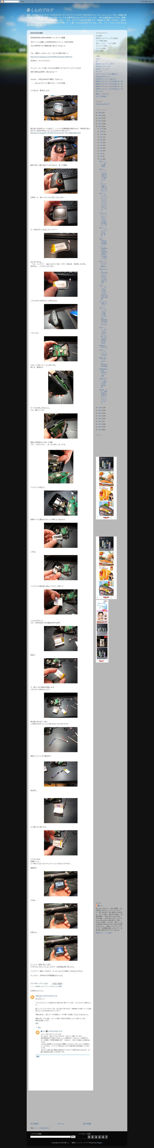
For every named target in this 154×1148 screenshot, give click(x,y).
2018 (100, 413)
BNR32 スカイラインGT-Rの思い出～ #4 (109, 89)
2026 (100, 112)
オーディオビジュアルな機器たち (107, 74)
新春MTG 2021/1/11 (103, 346)
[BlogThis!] (55, 984)
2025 (100, 115)
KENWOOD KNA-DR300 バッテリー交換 (103, 372)
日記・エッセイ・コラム (104, 43)
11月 (101, 131)
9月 (101, 137)
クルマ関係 (58, 986)
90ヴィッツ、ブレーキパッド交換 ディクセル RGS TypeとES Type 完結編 (103, 292)
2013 (100, 427)
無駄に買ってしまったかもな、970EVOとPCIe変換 (103, 362)
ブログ (98, 59)
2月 (101, 156)
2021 (100, 126)
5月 (101, 148)
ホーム (61, 1124)
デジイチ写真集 (101, 96)
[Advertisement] (60, 1106)
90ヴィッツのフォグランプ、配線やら (103, 264)
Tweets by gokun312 (103, 104)
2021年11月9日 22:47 (55, 1031)
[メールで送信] (53, 984)
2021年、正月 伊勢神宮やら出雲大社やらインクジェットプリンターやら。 (103, 396)
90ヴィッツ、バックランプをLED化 (103, 352)
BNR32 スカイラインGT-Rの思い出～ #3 (109, 86)
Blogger (99, 1143)
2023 (100, 121)
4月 (101, 151)
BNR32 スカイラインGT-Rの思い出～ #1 (109, 81)
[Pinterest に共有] (61, 984)
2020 (100, 407)
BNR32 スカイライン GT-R (45, 986)
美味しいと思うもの (102, 94)
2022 (100, 123)
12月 (101, 129)
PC (97, 36)
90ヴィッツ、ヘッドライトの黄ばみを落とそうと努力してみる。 (103, 175)
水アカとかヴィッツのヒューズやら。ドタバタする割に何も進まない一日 (103, 219)
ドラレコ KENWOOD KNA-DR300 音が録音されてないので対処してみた (103, 252)
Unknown (39, 996)
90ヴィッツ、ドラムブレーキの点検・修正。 (103, 232)
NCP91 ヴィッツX (102, 69)
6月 (101, 145)
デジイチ (99, 48)
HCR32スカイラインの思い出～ (106, 79)
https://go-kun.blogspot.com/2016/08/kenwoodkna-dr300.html (51, 57)
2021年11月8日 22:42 (50, 996)
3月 (101, 153)
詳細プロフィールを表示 (104, 933)
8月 (101, 140)
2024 (100, 118)
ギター (98, 51)
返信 (37, 1023)
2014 (100, 424)
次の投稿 (34, 1124)
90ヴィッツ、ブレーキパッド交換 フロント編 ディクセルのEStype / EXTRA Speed (103, 335)
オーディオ (99, 46)
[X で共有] (57, 984)
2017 (100, 416)
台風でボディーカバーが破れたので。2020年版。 (103, 383)
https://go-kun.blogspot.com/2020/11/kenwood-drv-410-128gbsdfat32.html (55, 133)
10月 (101, 134)
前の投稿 (87, 1124)
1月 (101, 159)
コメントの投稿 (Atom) (41, 1128)
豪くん (43, 1031)
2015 (100, 421)
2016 (100, 418)
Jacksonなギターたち (103, 76)
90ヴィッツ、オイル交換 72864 (103, 164)
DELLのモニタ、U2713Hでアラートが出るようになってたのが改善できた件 (103, 276)
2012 (100, 429)
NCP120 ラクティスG (103, 66)
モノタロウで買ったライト (103, 303)
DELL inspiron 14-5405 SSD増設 (103, 241)
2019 (100, 410)
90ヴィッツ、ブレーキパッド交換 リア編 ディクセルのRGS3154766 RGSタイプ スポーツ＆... (103, 316)
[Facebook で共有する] (59, 984)
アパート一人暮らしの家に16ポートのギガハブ (103, 187)
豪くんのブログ (40, 10)
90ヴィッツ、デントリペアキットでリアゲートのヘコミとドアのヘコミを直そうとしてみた (103, 202)
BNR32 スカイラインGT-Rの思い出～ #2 (109, 84)
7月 (101, 142)
